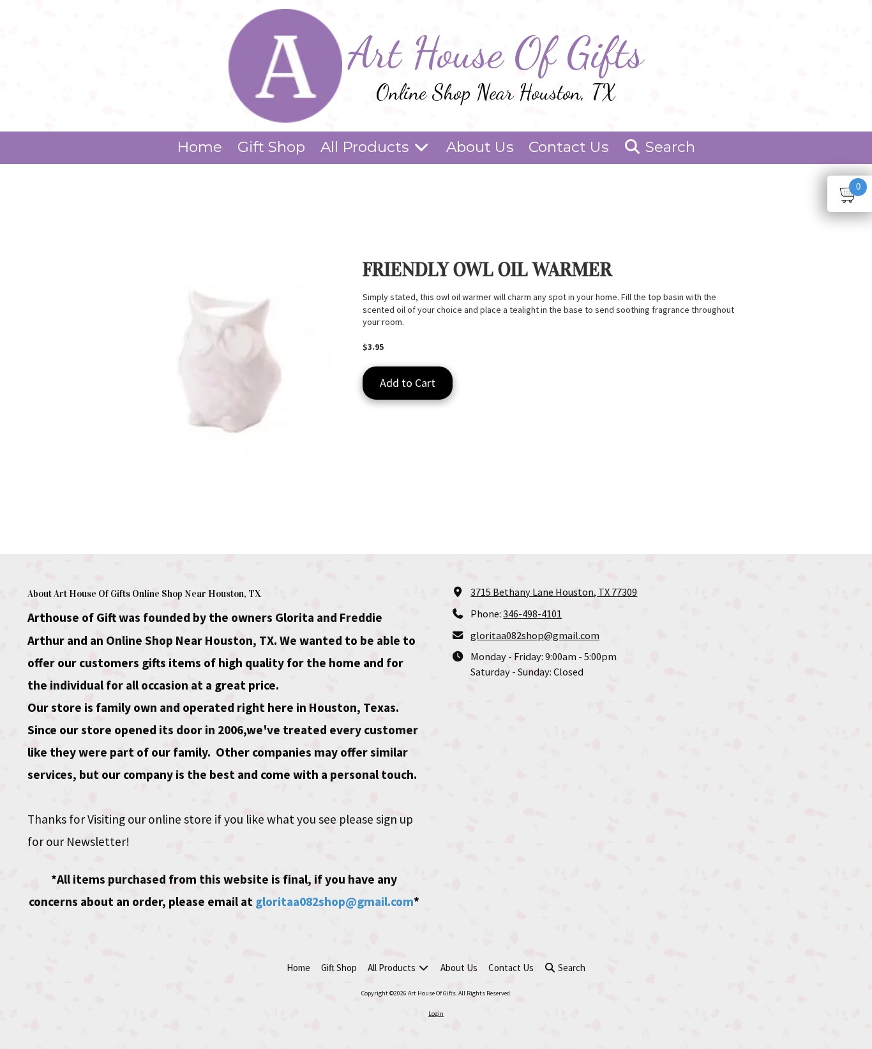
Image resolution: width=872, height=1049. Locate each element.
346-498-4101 (532, 613)
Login (436, 1013)
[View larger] (231, 359)
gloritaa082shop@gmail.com (334, 901)
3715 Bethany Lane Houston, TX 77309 (553, 591)
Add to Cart (407, 382)
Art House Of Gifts (496, 52)
